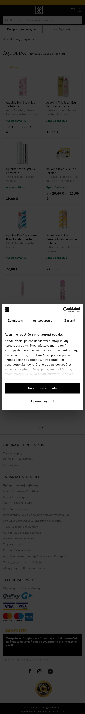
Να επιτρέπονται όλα (42, 388)
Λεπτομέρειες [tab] (42, 320)
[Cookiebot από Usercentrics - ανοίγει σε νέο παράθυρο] (63, 309)
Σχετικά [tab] (69, 320)
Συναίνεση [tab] (15, 320)
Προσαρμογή (40, 401)
